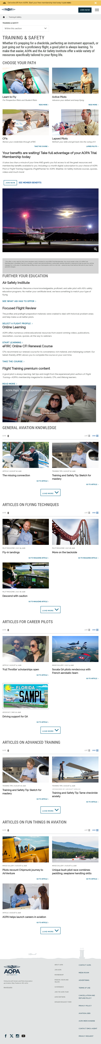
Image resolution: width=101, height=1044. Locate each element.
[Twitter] (12, 1036)
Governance (59, 987)
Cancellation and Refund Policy (87, 997)
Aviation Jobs (84, 1013)
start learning (11, 342)
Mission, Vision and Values (61, 981)
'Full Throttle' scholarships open (20, 669)
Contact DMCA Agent (88, 1028)
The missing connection (16, 475)
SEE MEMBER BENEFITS (30, 182)
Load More (48, 493)
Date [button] (4, 436)
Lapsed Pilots (60, 138)
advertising (84, 980)
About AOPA (59, 965)
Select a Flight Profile (16, 323)
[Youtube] (23, 1036)
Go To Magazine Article (38, 558)
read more (8, 384)
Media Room (84, 973)
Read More (43, 105)
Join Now (85, 10)
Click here (66, 3)
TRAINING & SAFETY (10, 23)
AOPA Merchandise (87, 1021)
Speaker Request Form (63, 1002)
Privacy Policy (85, 1006)
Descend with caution (14, 595)
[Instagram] (18, 1036)
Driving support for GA (15, 716)
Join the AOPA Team (62, 992)
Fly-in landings (11, 552)
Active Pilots (59, 96)
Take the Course (40, 146)
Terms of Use (84, 988)
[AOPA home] (8, 10)
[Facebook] (6, 1036)
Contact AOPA (85, 965)
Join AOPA (58, 970)
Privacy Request (86, 1036)
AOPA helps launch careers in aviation (24, 916)
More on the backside (64, 552)
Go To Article (42, 481)
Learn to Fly (9, 96)
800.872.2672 (8, 987)
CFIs (5, 138)
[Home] (5, 17)
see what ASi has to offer (18, 301)
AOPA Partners (60, 997)
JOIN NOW (10, 183)
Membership (59, 975)
